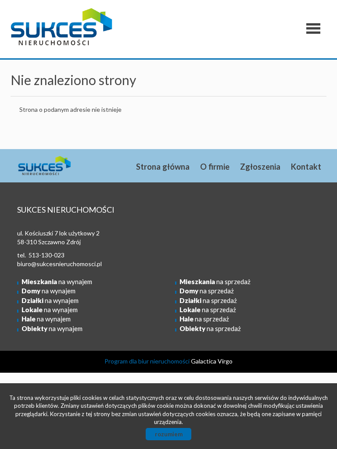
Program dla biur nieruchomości (147, 361)
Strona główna (163, 166)
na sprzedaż (215, 281)
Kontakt (306, 166)
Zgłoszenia (260, 166)
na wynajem (57, 281)
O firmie (214, 166)
